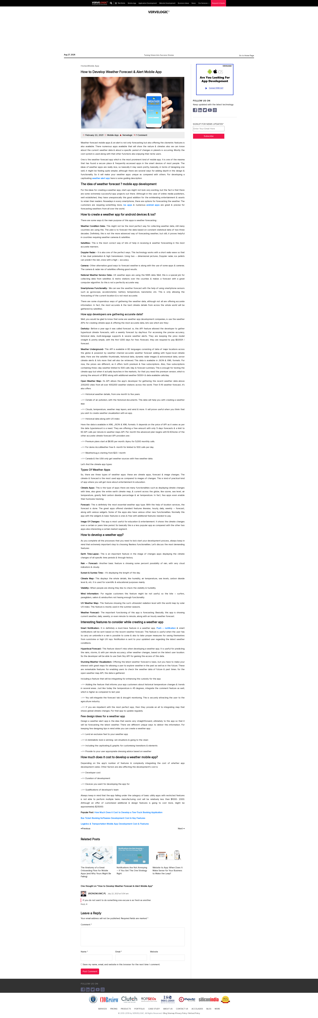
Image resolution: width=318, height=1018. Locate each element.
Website (154, 951)
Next (181, 828)
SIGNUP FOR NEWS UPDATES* (208, 124)
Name (84, 951)
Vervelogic (127, 135)
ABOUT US (168, 1009)
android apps (152, 205)
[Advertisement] (159, 33)
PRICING (113, 1009)
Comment (86, 924)
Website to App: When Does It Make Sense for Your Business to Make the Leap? (168, 870)
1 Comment (141, 135)
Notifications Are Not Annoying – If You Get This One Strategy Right (132, 870)
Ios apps (127, 205)
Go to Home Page (246, 55)
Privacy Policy (181, 1013)
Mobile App (93, 65)
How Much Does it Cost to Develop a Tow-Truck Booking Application (128, 812)
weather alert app (101, 178)
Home (84, 65)
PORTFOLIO (139, 1009)
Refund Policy (194, 1013)
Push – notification (166, 628)
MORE (217, 1009)
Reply (83, 904)
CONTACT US (182, 1009)
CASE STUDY (154, 1009)
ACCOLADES (197, 1009)
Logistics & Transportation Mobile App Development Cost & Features (115, 823)
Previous (85, 828)
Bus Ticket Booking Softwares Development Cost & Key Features (113, 818)
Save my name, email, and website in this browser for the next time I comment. (121, 964)
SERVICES (102, 1009)
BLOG (208, 1009)
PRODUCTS (126, 1009)
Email (118, 951)
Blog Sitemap (169, 1013)
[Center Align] (112, 3)
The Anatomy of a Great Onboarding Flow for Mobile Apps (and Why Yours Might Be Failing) (96, 872)
